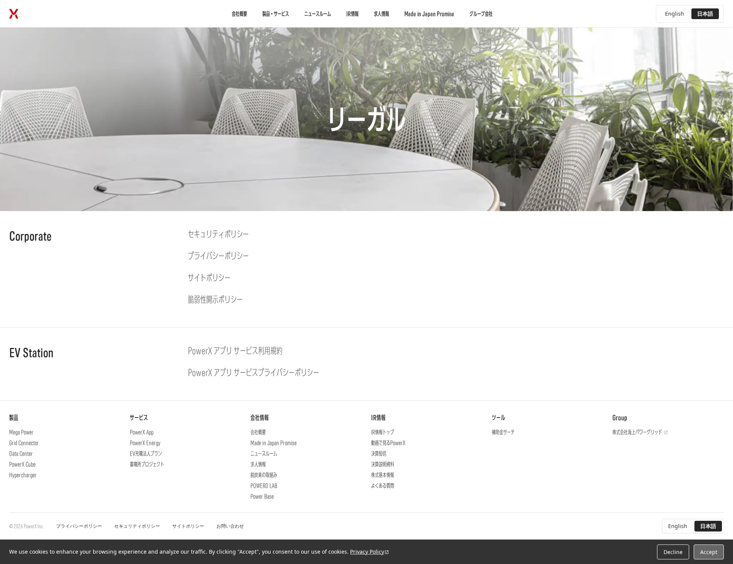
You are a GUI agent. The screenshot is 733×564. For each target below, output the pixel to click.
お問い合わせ (230, 526)
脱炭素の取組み (263, 475)
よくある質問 (382, 485)
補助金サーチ (503, 432)
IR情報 (352, 13)
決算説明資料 (382, 464)
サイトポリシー (188, 526)
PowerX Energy (145, 442)
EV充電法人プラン (146, 453)
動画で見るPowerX (388, 442)
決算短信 (378, 453)
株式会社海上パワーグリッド (637, 432)
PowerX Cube (22, 464)
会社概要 (239, 13)
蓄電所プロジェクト (147, 464)
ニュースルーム (317, 13)
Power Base (262, 496)
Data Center (21, 453)
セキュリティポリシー (137, 526)
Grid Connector (24, 442)
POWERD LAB (263, 485)
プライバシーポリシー (79, 526)
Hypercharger (23, 475)
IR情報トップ (382, 432)
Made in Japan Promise (429, 13)
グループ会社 (481, 13)
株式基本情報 (382, 475)
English (674, 13)
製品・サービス (275, 13)
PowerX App (141, 432)
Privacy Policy (367, 551)
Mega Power (21, 432)
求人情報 (381, 13)
